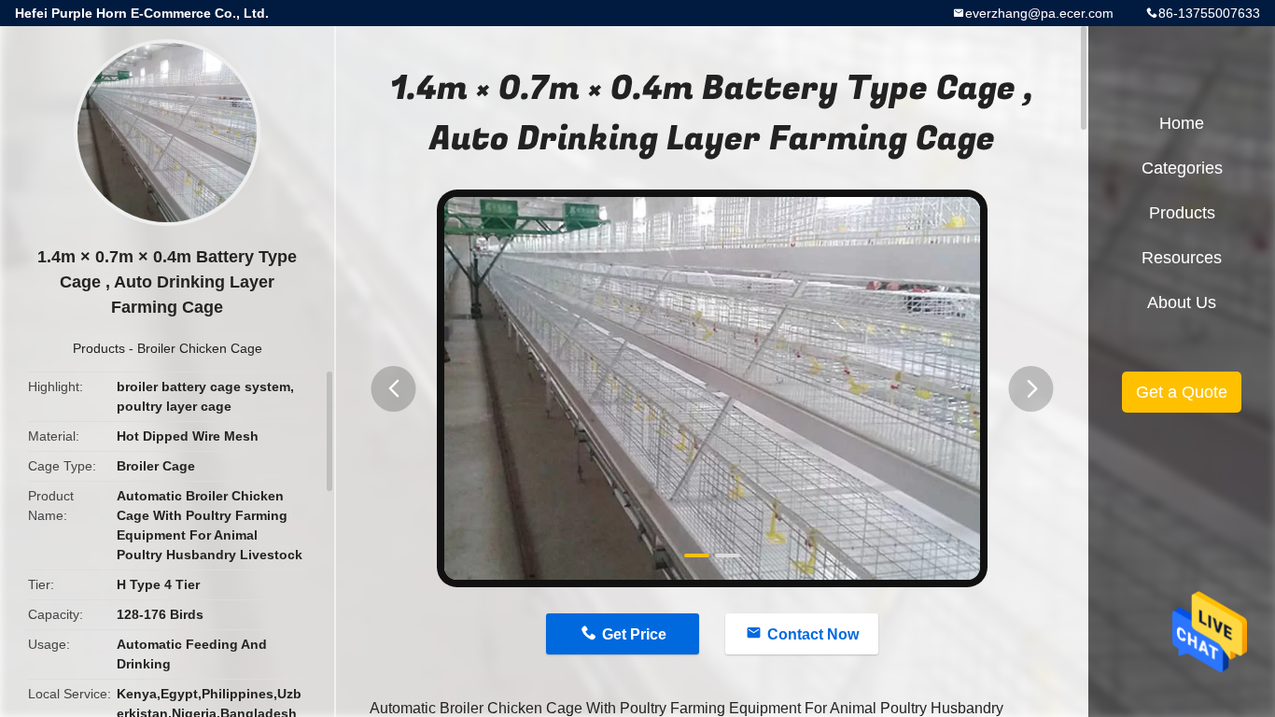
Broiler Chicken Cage (199, 348)
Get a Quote (1181, 392)
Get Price (634, 634)
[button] (393, 389)
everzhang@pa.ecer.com (1039, 13)
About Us (1181, 302)
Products (99, 348)
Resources (1182, 257)
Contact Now (813, 634)
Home (1181, 123)
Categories (1182, 168)
